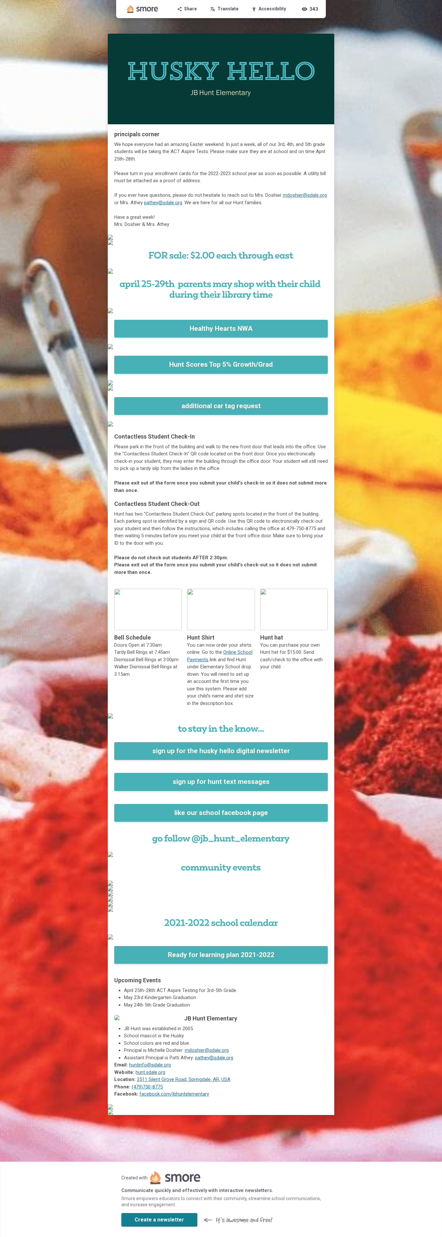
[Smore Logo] (142, 9)
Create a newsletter (159, 1220)
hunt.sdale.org (150, 1072)
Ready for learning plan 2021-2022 (221, 955)
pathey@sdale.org (163, 203)
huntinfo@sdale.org (150, 1065)
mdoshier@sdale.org (305, 195)
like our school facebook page (221, 813)
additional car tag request (221, 406)
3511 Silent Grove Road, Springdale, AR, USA (183, 1079)
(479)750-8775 (147, 1087)
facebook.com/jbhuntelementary (174, 1094)
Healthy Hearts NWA (221, 328)
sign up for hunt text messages (221, 782)
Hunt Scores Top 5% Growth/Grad (221, 364)
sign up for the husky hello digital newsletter (221, 751)
